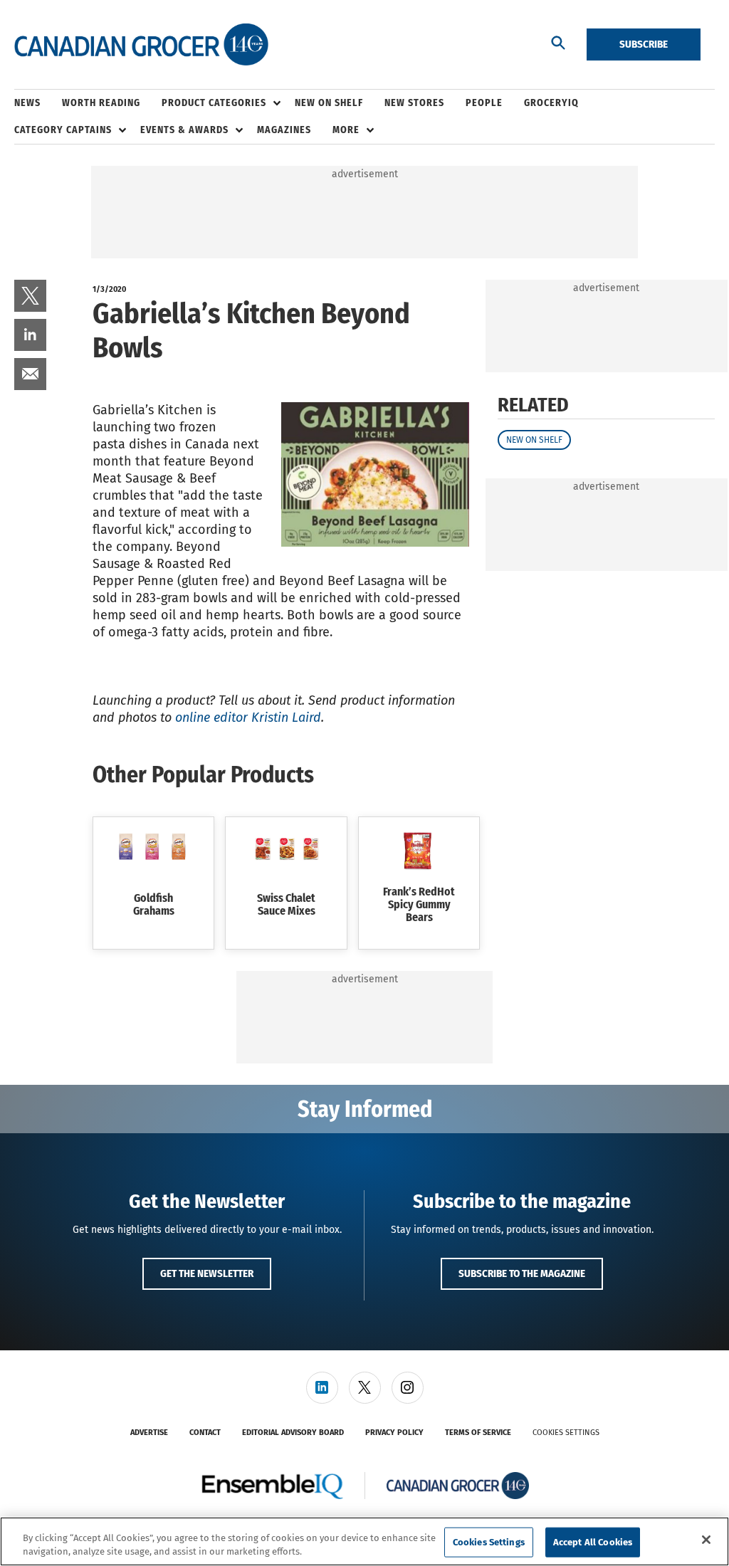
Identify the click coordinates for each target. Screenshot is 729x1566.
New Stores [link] (414, 103)
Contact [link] (205, 1432)
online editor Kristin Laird (248, 717)
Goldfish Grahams (153, 904)
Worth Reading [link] (101, 103)
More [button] (346, 130)
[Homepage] (141, 44)
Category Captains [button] (63, 130)
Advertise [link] (149, 1432)
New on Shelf (534, 440)
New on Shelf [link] (329, 103)
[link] (30, 296)
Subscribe (643, 44)
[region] (364, 1541)
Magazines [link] (284, 130)
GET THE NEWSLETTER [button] (206, 1273)
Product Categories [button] (214, 103)
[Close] (706, 1539)
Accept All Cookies (592, 1542)
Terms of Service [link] (478, 1432)
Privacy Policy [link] (394, 1432)
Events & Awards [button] (184, 130)
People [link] (484, 103)
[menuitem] (38, 103)
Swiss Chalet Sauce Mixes (286, 904)
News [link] (27, 103)
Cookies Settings (566, 1432)
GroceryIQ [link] (551, 103)
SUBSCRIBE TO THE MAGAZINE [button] (521, 1273)
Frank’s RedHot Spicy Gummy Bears (419, 904)
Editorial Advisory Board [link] (293, 1432)
